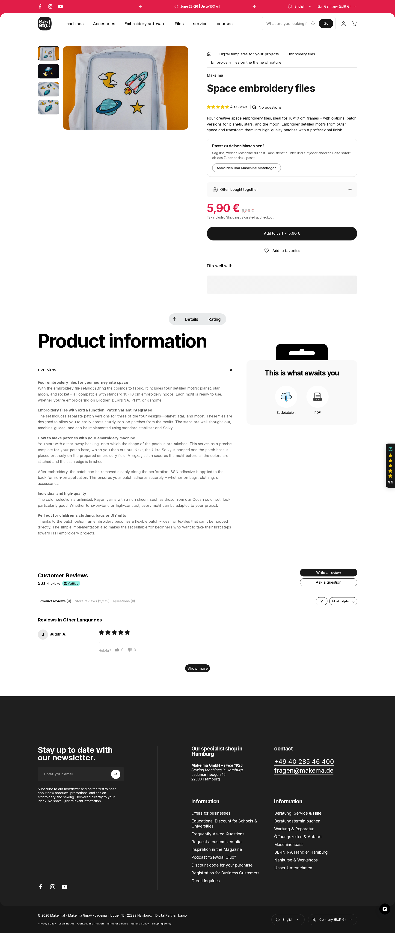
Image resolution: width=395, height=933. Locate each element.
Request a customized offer (217, 841)
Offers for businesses (210, 813)
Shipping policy (161, 923)
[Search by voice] (313, 23)
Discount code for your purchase (221, 865)
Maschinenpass (288, 844)
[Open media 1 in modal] (125, 88)
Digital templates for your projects (249, 54)
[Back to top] (174, 319)
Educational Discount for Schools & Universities (224, 823)
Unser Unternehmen (293, 867)
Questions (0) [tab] (124, 601)
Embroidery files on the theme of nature (246, 62)
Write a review (328, 572)
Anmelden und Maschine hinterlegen (246, 168)
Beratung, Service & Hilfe (297, 813)
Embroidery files (301, 54)
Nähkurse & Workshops (296, 860)
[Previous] (141, 6)
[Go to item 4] (48, 107)
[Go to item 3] (48, 89)
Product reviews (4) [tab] (55, 601)
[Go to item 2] (48, 71)
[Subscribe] (115, 774)
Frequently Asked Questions (217, 833)
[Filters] (321, 601)
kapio (182, 915)
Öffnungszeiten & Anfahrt (298, 836)
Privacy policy (47, 923)
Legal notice (66, 923)
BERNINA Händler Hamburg (301, 852)
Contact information (90, 923)
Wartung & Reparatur (294, 828)
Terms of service (117, 923)
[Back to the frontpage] (209, 54)
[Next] (254, 6)
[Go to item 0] (48, 53)
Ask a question (329, 582)
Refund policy (140, 923)
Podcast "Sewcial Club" (213, 857)
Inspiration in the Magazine (216, 849)
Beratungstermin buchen (297, 821)
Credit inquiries (205, 880)
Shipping (232, 217)
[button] (218, 107)
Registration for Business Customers (225, 872)
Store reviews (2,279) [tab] (92, 601)
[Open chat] (384, 909)
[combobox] (300, 6)
